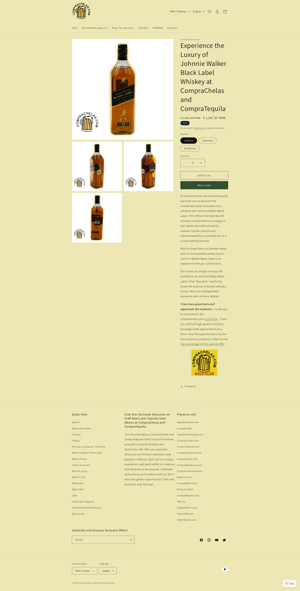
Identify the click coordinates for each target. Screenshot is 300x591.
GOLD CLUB (78, 477)
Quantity (184, 156)
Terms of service (81, 465)
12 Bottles (190, 148)
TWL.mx (181, 501)
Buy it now (204, 185)
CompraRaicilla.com (188, 495)
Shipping (198, 128)
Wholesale (78, 483)
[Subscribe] (130, 540)
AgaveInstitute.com (188, 422)
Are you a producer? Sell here (88, 446)
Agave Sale (78, 489)
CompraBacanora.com (189, 465)
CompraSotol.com (187, 458)
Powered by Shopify (106, 583)
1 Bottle (188, 140)
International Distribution (86, 507)
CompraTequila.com (188, 446)
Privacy (76, 440)
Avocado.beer (184, 428)
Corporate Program (83, 501)
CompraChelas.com (188, 440)
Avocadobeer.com (187, 483)
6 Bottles (207, 140)
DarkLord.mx (184, 477)
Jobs (74, 495)
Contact (76, 434)
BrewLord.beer (185, 489)
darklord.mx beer (81, 428)
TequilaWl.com (185, 513)
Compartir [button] (190, 386)
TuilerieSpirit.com (187, 519)
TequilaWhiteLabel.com (190, 434)
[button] (210, 11)
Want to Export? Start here (87, 452)
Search (76, 422)
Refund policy (79, 471)
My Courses (78, 513)
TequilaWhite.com (187, 507)
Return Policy (79, 458)
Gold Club (211, 319)
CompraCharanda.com (189, 471)
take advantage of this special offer (202, 344)
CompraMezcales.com (189, 452)
